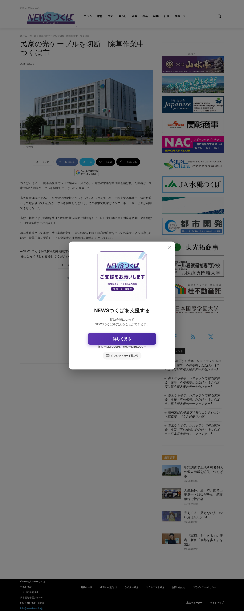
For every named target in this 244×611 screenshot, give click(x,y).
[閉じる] (169, 247)
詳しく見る (122, 339)
